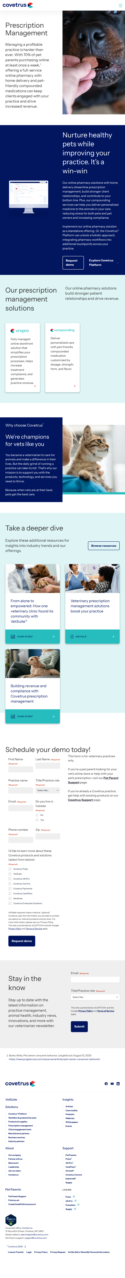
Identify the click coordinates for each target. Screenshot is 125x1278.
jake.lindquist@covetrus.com (34, 1234)
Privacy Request (57, 1252)
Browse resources (103, 546)
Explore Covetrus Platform (101, 263)
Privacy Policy (14, 928)
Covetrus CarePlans (22, 893)
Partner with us (15, 1159)
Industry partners (16, 1141)
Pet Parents (71, 1155)
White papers (72, 1122)
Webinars (70, 1118)
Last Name (48, 759)
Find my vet (13, 1200)
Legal (29, 1252)
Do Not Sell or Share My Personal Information (89, 1252)
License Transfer (16, 1252)
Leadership (13, 1167)
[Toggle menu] (120, 5)
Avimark (70, 1170)
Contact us (13, 1174)
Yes (42, 820)
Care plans (71, 1205)
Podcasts (70, 1114)
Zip (43, 829)
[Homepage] (18, 4)
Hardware (18, 898)
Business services (16, 1137)
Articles (69, 1106)
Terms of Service (34, 928)
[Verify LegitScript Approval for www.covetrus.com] (10, 1220)
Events (69, 1126)
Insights (67, 1099)
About (9, 1148)
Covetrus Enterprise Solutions (27, 903)
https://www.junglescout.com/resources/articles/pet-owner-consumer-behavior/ (54, 1059)
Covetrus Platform (17, 1114)
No (41, 815)
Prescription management (20, 1125)
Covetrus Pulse (20, 869)
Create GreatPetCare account (22, 1204)
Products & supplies (17, 1121)
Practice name (18, 782)
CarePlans (71, 1167)
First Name (15, 761)
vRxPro (70, 1163)
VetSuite (17, 873)
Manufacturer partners (18, 1133)
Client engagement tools (19, 1129)
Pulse (69, 1159)
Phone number (18, 831)
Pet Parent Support (17, 1196)
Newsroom (13, 1163)
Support (67, 1148)
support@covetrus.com (36, 1238)
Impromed (71, 1178)
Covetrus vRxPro (21, 878)
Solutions (11, 1107)
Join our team (14, 1170)
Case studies (72, 1110)
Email (17, 801)
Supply (69, 1182)
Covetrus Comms (21, 883)
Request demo (71, 262)
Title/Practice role (47, 782)
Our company (14, 1155)
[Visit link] (106, 1084)
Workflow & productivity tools (22, 1118)
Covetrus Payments (22, 888)
